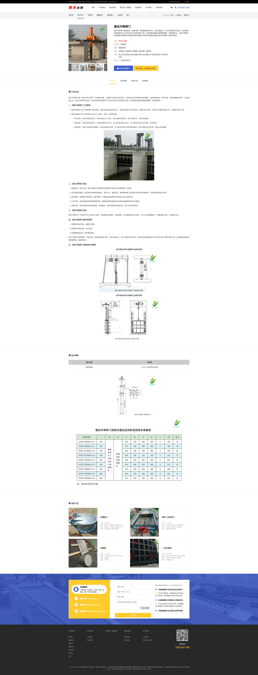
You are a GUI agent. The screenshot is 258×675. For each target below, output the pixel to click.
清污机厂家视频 (148, 640)
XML (149, 669)
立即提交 (133, 615)
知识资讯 (112, 7)
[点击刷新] (145, 608)
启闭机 (120, 15)
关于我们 (149, 7)
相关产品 (134, 81)
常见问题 (127, 640)
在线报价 (145, 81)
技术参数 (123, 81)
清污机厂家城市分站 (175, 2)
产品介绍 (112, 81)
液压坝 (90, 15)
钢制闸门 (80, 15)
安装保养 (90, 637)
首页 (93, 7)
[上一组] (70, 67)
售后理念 (138, 7)
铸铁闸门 (110, 15)
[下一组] (105, 67)
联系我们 (187, 2)
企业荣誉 (145, 637)
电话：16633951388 (147, 68)
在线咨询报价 (124, 68)
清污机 (71, 15)
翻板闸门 (100, 15)
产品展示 (102, 7)
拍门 (128, 15)
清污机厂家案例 (125, 7)
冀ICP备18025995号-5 (140, 669)
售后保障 (127, 637)
